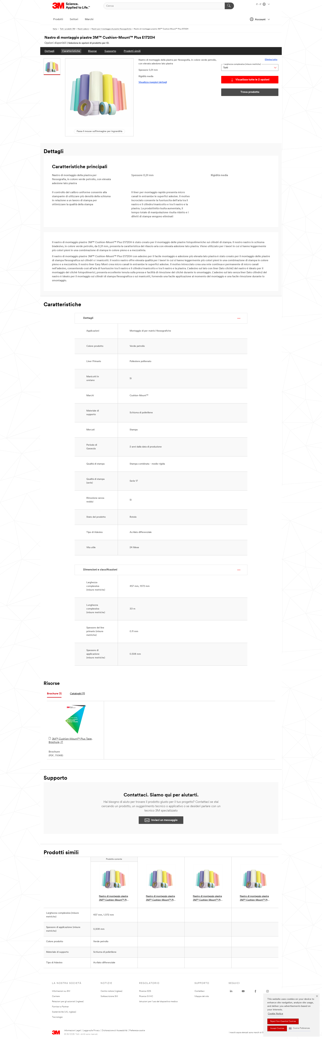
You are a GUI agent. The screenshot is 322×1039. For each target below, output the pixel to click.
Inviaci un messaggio (164, 820)
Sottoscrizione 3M (109, 996)
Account (260, 19)
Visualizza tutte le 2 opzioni (252, 79)
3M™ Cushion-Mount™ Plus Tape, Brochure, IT (70, 741)
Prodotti (58, 19)
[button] (299, 1028)
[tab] (54, 694)
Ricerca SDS (145, 991)
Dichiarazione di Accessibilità (114, 1031)
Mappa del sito (202, 996)
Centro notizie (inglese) (111, 991)
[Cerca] (229, 6)
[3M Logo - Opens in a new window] (71, 6)
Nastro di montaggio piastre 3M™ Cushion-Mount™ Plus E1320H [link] (208, 898)
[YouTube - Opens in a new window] (243, 991)
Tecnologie (57, 1017)
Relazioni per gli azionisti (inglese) (68, 1001)
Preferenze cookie (137, 1031)
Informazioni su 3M (61, 991)
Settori (74, 19)
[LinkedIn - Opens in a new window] (231, 991)
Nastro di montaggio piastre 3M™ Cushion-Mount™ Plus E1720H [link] (114, 898)
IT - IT (259, 5)
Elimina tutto (271, 59)
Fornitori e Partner (60, 1007)
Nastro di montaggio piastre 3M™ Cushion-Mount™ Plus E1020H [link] (255, 898)
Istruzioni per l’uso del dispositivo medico (158, 1001)
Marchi (89, 19)
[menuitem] (49, 51)
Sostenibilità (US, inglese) (64, 1012)
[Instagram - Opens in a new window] (267, 991)
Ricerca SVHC (146, 996)
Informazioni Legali (72, 1031)
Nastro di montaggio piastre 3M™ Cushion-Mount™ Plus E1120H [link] (161, 898)
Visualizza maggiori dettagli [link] (153, 82)
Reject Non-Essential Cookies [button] (283, 1021)
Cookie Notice (275, 1014)
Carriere (56, 996)
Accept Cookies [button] (277, 1028)
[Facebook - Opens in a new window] (255, 991)
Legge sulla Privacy (91, 1031)
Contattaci (200, 991)
